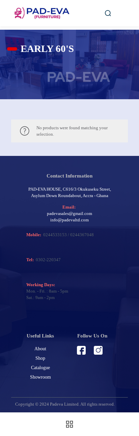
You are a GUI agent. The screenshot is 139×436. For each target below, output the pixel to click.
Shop (40, 358)
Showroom (40, 377)
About (40, 348)
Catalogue (40, 367)
